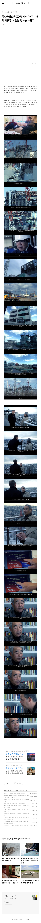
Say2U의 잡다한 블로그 (10, 898)
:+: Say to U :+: (20, 2)
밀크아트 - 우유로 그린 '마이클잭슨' (13, 793)
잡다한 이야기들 (14, 790)
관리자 (27, 919)
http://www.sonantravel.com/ (15, 751)
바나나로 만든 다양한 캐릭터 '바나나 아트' (15, 825)
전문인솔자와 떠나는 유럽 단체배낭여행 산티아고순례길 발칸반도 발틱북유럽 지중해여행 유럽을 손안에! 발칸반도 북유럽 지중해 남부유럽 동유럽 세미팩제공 (14, 758)
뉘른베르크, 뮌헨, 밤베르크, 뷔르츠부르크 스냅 (14, 772)
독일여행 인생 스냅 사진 (13, 768)
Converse (6, 790)
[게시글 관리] (12, 783)
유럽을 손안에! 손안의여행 (14, 754)
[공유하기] (10, 783)
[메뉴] (3, 3)
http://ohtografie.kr (12, 765)
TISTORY (21, 919)
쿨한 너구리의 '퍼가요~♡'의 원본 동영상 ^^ (15, 803)
